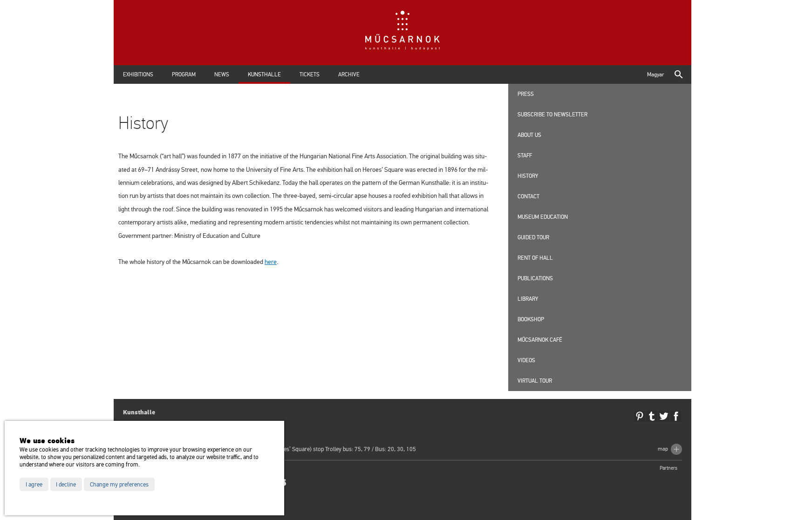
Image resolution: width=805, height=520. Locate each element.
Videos (526, 360)
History (528, 176)
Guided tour (533, 237)
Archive (349, 74)
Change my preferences (119, 484)
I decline (66, 484)
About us (529, 135)
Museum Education (543, 217)
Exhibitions (138, 74)
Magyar (655, 74)
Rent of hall (535, 258)
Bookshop (531, 319)
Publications (535, 278)
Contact (528, 196)
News (221, 74)
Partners (668, 468)
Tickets (310, 74)
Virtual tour (535, 381)
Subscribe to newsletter (552, 114)
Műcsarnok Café (540, 340)
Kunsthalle (264, 74)
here (271, 262)
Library (528, 299)
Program (184, 74)
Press (526, 94)
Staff (525, 155)
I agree (34, 484)
